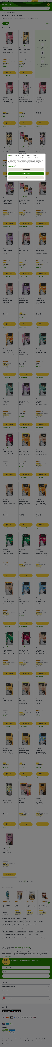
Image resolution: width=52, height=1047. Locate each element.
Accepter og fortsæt (26, 173)
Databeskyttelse (11, 166)
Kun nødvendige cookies (26, 177)
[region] (26, 167)
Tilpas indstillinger (26, 169)
